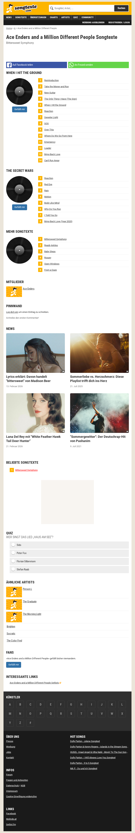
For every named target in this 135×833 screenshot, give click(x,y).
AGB (23, 785)
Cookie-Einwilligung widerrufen (21, 796)
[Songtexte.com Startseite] (23, 9)
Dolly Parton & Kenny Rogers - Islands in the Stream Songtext (100, 746)
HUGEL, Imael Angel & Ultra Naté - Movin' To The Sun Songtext (100, 752)
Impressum (12, 791)
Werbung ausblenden (93, 22)
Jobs (8, 752)
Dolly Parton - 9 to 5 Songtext (84, 763)
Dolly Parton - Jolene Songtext (85, 741)
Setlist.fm (11, 824)
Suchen (121, 8)
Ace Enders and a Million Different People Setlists (34, 682)
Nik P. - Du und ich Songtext (83, 768)
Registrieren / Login (119, 22)
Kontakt (10, 757)
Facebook (11, 813)
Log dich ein (12, 312)
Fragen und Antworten (17, 780)
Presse (9, 741)
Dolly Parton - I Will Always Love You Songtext (92, 757)
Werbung (10, 746)
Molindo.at (11, 819)
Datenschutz (12, 785)
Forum (9, 774)
